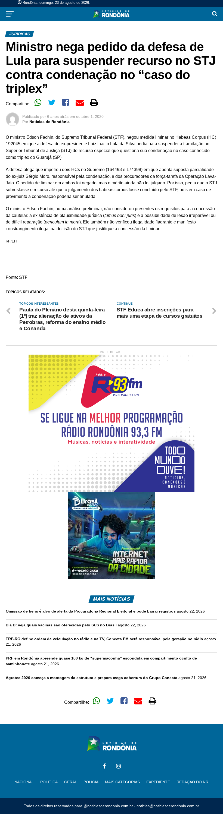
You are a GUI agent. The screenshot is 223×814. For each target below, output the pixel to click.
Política (49, 782)
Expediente (158, 782)
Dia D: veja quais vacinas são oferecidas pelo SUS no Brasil (61, 625)
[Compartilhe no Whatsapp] (37, 102)
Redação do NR (192, 782)
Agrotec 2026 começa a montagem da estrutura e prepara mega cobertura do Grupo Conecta (91, 678)
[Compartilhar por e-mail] (80, 102)
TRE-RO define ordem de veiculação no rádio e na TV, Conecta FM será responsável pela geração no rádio (104, 639)
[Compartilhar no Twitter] (51, 102)
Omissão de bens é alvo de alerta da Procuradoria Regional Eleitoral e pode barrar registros (91, 611)
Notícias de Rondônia (49, 121)
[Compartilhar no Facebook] (65, 102)
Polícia (90, 782)
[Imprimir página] (94, 102)
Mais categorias (122, 782)
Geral (70, 782)
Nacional (24, 782)
